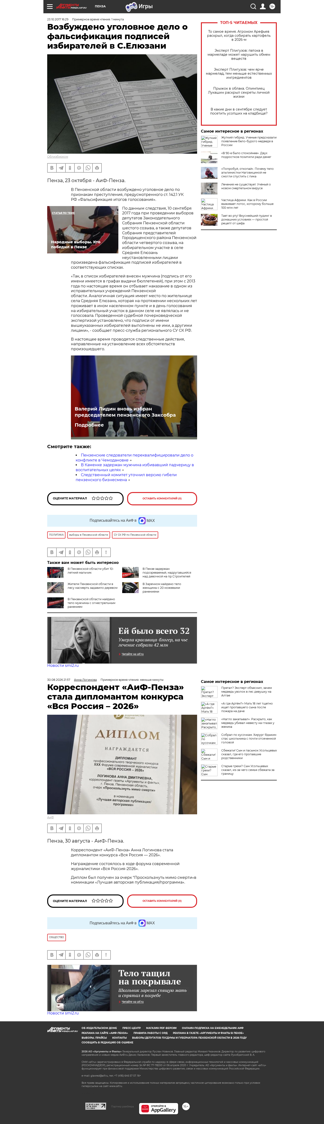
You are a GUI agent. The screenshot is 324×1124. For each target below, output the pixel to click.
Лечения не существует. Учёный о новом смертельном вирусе (246, 186)
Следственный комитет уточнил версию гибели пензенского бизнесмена (126, 477)
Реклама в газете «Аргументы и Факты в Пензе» (208, 1033)
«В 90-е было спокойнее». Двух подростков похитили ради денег (246, 155)
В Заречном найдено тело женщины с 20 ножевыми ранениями (162, 587)
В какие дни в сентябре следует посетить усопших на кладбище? (239, 111)
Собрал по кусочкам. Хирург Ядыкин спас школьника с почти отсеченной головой (248, 738)
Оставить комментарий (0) (162, 498)
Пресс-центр (131, 1028)
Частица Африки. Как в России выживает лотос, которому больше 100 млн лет (247, 203)
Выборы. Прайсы (94, 1037)
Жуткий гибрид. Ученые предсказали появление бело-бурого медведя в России (249, 141)
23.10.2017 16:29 (57, 19)
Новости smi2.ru (63, 665)
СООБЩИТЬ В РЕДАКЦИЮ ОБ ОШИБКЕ (107, 1042)
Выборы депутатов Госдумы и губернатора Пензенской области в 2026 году (189, 1037)
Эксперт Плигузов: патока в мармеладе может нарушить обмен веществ (239, 55)
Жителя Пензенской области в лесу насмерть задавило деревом (92, 586)
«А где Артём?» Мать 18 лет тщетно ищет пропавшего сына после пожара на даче (247, 707)
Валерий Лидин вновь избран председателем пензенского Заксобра (125, 412)
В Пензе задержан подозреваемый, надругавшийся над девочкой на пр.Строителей (167, 572)
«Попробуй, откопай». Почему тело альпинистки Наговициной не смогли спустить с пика (247, 172)
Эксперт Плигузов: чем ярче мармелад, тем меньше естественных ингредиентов (239, 74)
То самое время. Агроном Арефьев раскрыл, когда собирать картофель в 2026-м (239, 36)
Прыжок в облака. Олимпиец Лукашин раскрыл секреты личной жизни (239, 93)
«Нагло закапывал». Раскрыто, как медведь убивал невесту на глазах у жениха (247, 722)
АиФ (50, 817)
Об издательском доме (99, 1028)
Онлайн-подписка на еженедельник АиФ (213, 1028)
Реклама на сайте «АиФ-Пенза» (105, 1033)
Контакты (119, 1037)
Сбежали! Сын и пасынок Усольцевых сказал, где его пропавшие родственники (249, 754)
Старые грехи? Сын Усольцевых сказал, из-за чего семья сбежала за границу (247, 769)
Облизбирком (57, 156)
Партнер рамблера (122, 1106)
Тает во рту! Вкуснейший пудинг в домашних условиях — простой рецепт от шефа (246, 219)
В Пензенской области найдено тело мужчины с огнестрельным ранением (91, 602)
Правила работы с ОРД (150, 1033)
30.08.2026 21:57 (58, 680)
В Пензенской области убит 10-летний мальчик (91, 570)
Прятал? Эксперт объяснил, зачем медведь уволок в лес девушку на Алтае (246, 691)
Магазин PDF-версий (161, 1028)
